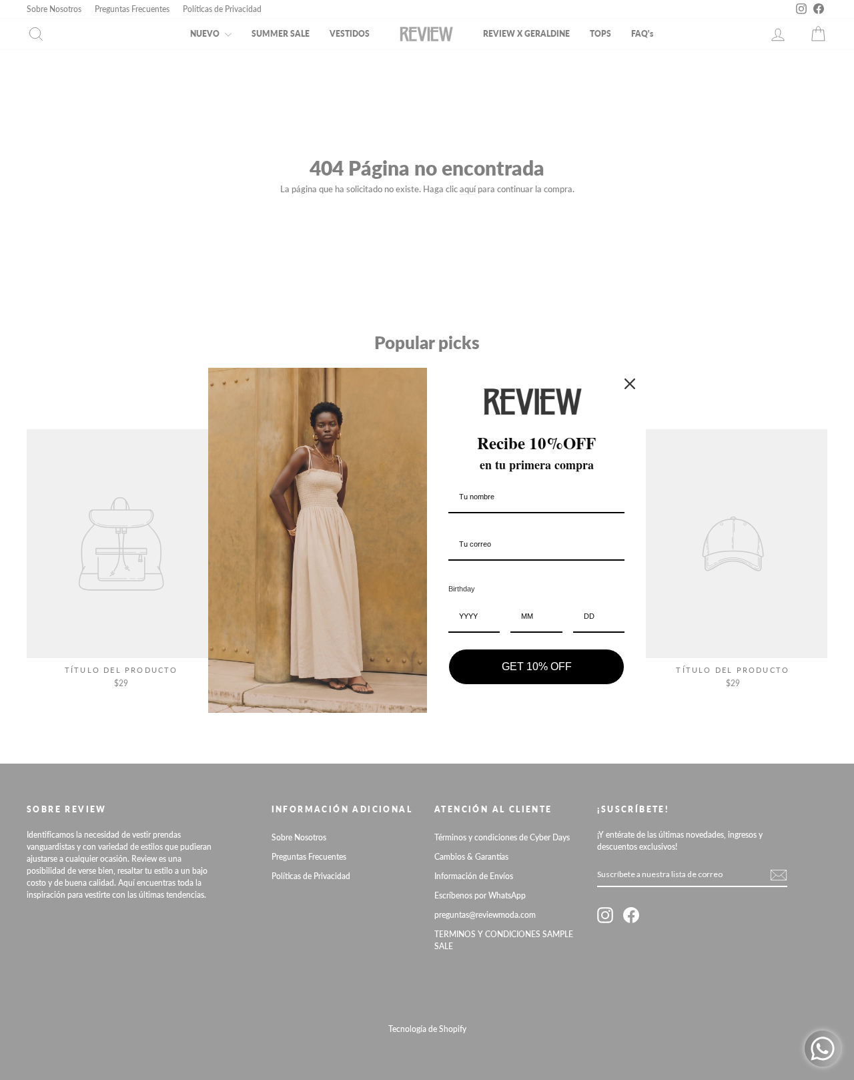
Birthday (461, 589)
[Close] (630, 384)
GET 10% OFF (537, 666)
